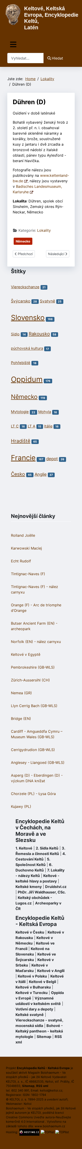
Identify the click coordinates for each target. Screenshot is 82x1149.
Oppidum (27, 379)
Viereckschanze (25, 287)
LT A (31, 426)
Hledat (57, 58)
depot (52, 458)
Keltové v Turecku (31, 992)
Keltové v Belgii (42, 981)
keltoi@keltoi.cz (51, 1090)
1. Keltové (23, 848)
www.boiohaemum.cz (50, 1126)
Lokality (44, 230)
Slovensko (28, 317)
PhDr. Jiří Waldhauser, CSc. (42, 892)
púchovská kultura (27, 348)
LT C (15, 426)
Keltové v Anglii (50, 970)
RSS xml (42, 1086)
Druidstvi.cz (56, 886)
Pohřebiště (20, 362)
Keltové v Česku (29, 932)
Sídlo (15, 334)
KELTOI (36, 1112)
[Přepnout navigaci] (13, 44)
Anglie (41, 474)
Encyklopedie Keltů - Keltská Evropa (39, 921)
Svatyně (47, 301)
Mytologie (20, 412)
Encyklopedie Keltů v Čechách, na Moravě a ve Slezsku (39, 831)
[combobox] (25, 58)
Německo (23, 241)
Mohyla (44, 412)
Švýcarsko (20, 301)
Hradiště (20, 441)
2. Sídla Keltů (47, 848)
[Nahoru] (74, 1140)
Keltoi (27, 1103)
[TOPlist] (47, 1132)
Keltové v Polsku (32, 976)
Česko (18, 474)
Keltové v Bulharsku (33, 987)
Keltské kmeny (28, 886)
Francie (23, 457)
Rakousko (39, 334)
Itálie (48, 426)
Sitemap (44, 1036)
